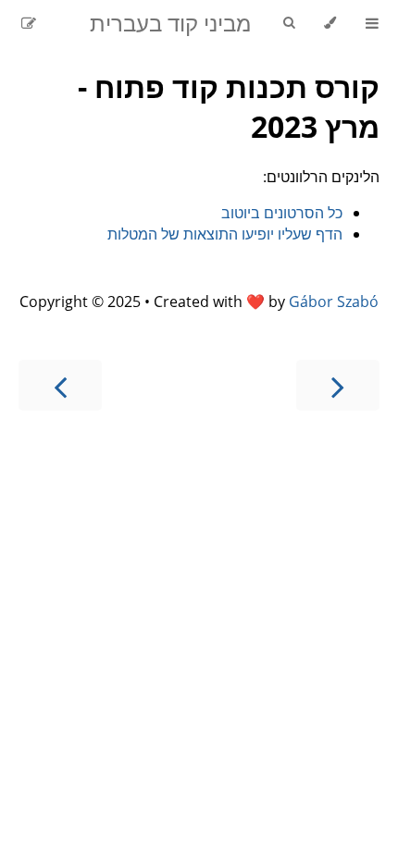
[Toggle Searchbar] (288, 23)
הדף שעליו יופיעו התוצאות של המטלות (224, 234)
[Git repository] (53, 23)
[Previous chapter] (337, 385)
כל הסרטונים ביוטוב (281, 213)
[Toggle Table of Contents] (372, 23)
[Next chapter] (60, 385)
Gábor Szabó (334, 301)
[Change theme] (330, 23)
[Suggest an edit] (29, 23)
